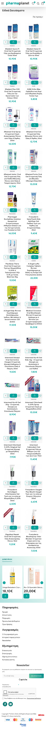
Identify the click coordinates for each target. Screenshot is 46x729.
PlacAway (12, 260)
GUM (33, 86)
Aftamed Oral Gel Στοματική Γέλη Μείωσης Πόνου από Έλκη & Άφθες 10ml (33, 135)
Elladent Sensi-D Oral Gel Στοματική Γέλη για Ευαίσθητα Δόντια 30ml (34, 52)
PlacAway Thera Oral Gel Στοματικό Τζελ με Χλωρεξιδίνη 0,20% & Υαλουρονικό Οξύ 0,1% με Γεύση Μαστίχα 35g (12, 270)
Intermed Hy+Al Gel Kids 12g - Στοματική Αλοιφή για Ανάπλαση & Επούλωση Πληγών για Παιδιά (33, 363)
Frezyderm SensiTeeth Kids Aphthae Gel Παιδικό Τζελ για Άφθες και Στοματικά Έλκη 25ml (33, 223)
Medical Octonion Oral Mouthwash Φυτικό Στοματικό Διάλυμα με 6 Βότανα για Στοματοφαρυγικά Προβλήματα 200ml (33, 317)
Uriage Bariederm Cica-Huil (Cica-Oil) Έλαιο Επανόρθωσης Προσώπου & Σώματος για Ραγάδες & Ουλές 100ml (12, 587)
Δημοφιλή (7, 559)
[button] (4, 582)
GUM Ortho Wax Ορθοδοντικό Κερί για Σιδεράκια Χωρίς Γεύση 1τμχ (33, 92)
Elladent (12, 45)
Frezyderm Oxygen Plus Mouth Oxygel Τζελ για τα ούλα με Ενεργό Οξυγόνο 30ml (33, 494)
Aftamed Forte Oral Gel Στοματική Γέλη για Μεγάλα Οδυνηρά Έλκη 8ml (33, 177)
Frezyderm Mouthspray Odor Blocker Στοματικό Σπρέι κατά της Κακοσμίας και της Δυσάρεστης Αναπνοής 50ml (33, 541)
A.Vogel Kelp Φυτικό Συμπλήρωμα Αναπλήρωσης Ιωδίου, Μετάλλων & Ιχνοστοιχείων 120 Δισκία (12, 316)
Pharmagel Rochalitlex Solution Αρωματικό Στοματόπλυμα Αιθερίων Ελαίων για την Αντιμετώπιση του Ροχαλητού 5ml (12, 223)
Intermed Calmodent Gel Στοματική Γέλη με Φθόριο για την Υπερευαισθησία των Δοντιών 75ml (33, 450)
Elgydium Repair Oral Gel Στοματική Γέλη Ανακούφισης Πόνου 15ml (12, 537)
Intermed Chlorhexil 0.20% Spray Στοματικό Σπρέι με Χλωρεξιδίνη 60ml (33, 405)
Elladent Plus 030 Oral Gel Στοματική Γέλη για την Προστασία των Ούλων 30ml (12, 93)
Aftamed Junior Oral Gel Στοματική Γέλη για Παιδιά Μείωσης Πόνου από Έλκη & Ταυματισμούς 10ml (12, 178)
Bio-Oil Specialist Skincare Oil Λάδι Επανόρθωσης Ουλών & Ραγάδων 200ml (33, 587)
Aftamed (12, 128)
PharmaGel (12, 213)
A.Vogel (34, 260)
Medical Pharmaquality (33, 307)
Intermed (12, 354)
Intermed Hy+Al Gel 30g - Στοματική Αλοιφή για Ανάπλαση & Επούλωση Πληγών (12, 406)
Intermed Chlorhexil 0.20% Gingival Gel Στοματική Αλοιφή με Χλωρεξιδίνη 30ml (12, 449)
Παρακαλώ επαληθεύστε (6, 685)
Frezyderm (33, 213)
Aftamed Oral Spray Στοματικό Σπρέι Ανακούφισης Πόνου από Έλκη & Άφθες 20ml (12, 136)
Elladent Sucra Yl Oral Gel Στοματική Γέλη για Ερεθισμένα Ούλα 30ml (12, 52)
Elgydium (12, 531)
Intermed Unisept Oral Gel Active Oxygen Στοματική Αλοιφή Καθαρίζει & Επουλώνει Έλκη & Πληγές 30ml (12, 363)
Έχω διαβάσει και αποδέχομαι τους (22, 698)
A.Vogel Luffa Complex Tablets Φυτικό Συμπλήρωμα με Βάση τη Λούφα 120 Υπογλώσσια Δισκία (33, 269)
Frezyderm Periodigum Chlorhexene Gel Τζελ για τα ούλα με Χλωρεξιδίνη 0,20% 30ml (12, 495)
